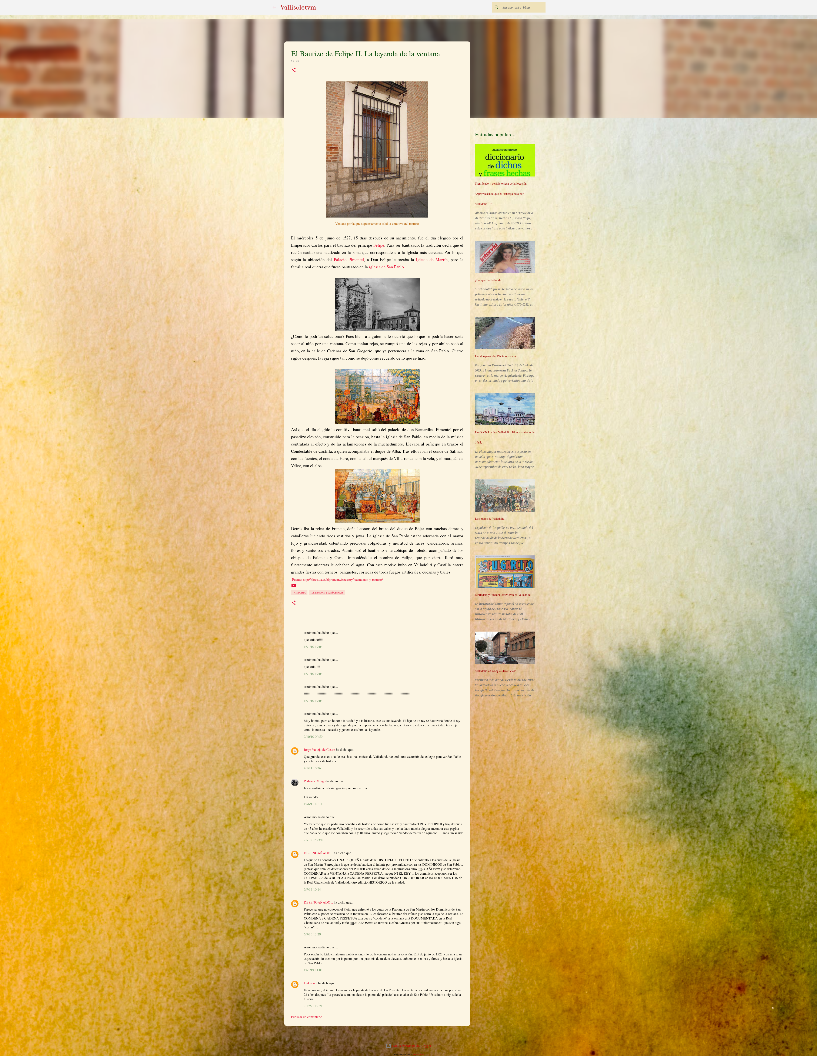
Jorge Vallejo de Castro (319, 749)
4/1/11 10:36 (312, 768)
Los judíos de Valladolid (489, 519)
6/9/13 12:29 (312, 934)
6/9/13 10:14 (312, 889)
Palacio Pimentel (349, 259)
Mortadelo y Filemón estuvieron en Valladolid (503, 595)
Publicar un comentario (306, 1017)
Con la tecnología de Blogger (411, 1045)
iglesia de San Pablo (386, 267)
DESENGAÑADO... (318, 853)
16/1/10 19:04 (313, 646)
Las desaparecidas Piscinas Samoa (495, 356)
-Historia (299, 592)
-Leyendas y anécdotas (327, 592)
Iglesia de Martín (432, 259)
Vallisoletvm (298, 7)
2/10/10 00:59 (313, 736)
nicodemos (418, 1054)
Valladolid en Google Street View (495, 671)
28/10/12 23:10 (314, 840)
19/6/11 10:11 (313, 804)
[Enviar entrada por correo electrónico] (293, 587)
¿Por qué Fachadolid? (488, 280)
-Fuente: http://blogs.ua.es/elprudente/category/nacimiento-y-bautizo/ (337, 579)
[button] (293, 70)
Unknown (310, 983)
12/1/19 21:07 (313, 970)
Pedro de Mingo (315, 781)
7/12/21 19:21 (313, 1006)
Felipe (378, 245)
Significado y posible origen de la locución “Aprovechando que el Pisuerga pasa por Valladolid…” (501, 193)
